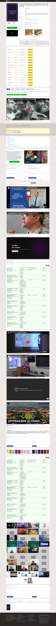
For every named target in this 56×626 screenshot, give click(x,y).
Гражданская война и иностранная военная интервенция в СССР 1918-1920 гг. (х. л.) (44, 616)
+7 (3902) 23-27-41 (44, 316)
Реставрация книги (28, 28)
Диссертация (37, 19)
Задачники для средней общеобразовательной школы (32, 620)
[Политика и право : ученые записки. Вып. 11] (30, 452)
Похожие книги (10, 142)
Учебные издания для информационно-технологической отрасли (44, 620)
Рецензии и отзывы (11, 141)
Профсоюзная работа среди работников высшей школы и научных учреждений (11, 618)
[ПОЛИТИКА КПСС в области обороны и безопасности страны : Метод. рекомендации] (16, 452)
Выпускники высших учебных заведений (44, 617)
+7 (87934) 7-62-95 (44, 305)
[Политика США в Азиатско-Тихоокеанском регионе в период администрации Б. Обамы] (28, 452)
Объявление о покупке (11, 138)
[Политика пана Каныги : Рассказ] (25, 452)
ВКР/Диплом (33, 19)
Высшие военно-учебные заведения (44, 618)
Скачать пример (23, 94)
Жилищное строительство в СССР (21, 619)
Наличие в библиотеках (11, 140)
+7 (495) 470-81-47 (44, 269)
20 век (30, 600)
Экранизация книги (12, 36)
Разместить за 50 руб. (10, 177)
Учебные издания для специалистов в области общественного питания (44, 621)
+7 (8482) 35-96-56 (44, 275)
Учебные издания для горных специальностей (21, 615)
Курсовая (29, 19)
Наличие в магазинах (11, 143)
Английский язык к (8, 620)
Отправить (34, 446)
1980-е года (20, 600)
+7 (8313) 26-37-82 (44, 295)
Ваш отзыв (8, 435)
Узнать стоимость (17, 94)
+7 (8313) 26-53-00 (44, 294)
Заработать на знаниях (29, 89)
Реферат (26, 19)
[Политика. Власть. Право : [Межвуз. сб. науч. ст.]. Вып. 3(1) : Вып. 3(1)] (8, 452)
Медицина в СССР (19, 618)
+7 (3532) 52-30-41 (44, 322)
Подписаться (33, 182)
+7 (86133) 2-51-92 (44, 288)
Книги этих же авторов (11, 139)
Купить (12, 27)
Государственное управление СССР (21, 621)
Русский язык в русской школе (10, 619)
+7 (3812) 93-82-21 (44, 311)
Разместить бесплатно (32, 177)
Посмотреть (30, 49)
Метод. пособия (19, 620)
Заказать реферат (10, 94)
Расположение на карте (10, 271)
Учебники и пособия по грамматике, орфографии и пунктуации (22, 617)
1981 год (8, 600)
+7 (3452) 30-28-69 (44, 279)
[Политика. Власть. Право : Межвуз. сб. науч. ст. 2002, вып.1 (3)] (13, 452)
